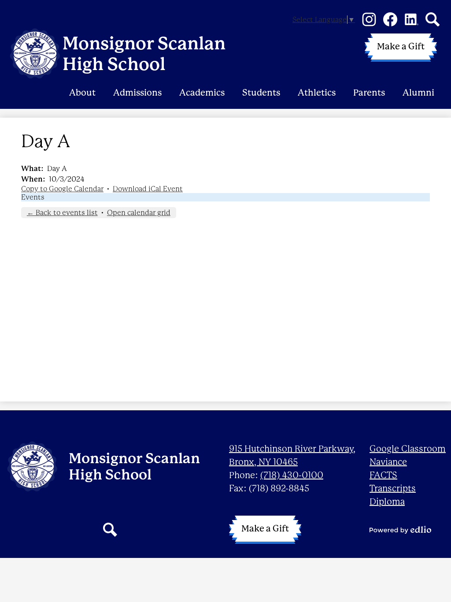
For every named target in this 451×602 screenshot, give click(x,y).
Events (32, 197)
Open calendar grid (138, 212)
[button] (82, 81)
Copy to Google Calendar (62, 189)
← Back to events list (62, 212)
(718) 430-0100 (291, 475)
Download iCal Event (148, 189)
